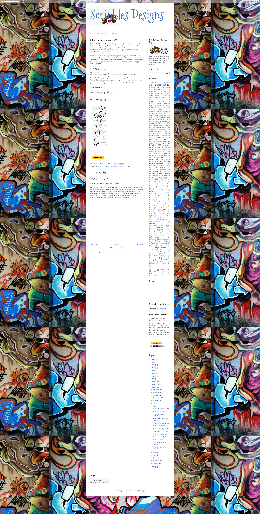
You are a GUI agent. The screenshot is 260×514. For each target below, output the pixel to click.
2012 (153, 467)
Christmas (162, 123)
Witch (151, 272)
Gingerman (163, 169)
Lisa (168, 188)
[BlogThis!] (117, 164)
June (155, 406)
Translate (105, 482)
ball (152, 95)
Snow (168, 234)
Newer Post (94, 244)
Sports (155, 238)
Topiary (165, 256)
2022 (153, 362)
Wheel (162, 268)
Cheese (155, 121)
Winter (162, 270)
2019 (153, 370)
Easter (159, 147)
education (167, 147)
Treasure (165, 258)
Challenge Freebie (164, 119)
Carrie (166, 115)
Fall (163, 151)
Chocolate (152, 123)
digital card (152, 137)
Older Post (139, 244)
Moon (151, 200)
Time (150, 253)
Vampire (151, 266)
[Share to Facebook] (121, 164)
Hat (168, 173)
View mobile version (116, 248)
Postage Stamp (159, 213)
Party (164, 208)
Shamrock (152, 230)
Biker (166, 99)
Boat (159, 103)
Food (156, 159)
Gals (112, 166)
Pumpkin (154, 216)
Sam (152, 221)
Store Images (155, 241)
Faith (158, 151)
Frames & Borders (155, 161)
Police (166, 211)
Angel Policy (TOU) (111, 34)
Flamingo (152, 157)
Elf (159, 149)
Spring (162, 238)
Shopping (158, 232)
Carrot (151, 117)
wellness (156, 267)
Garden (155, 168)
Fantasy (154, 153)
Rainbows (154, 218)
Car (156, 115)
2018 (153, 373)
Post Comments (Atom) (106, 253)
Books (165, 103)
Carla (160, 115)
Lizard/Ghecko (157, 189)
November (156, 392)
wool (166, 272)
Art (162, 91)
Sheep (163, 230)
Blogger (143, 491)
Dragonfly (166, 145)
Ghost (165, 167)
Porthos (151, 213)
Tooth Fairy (155, 256)
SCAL (165, 222)
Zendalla (151, 276)
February (156, 460)
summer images (164, 243)
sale (169, 219)
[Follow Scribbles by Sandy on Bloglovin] (158, 309)
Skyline (151, 233)
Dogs (162, 143)
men (159, 198)
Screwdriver (167, 223)
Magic (166, 192)
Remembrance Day (154, 219)
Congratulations (162, 129)
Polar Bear (158, 212)
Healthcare (156, 175)
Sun (153, 246)
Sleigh (156, 233)
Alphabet (151, 87)
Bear (166, 97)
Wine (168, 268)
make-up (159, 194)
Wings (154, 270)
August (155, 400)
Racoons (163, 215)
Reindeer (163, 218)
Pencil (151, 210)
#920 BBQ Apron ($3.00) (161, 423)
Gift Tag (151, 169)
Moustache (162, 202)
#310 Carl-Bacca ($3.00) (161, 408)
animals (167, 87)
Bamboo (158, 95)
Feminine (164, 153)
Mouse (151, 202)
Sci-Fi (159, 223)
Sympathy (165, 245)
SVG (158, 246)
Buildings (167, 107)
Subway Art (164, 242)
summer (152, 243)
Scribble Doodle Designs (161, 226)
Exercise (151, 151)
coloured (151, 129)
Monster (165, 198)
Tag (150, 248)
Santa (158, 222)
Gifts (156, 169)
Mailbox (151, 194)
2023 (153, 359)
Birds (163, 101)
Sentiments (158, 228)
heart (165, 175)
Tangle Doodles (160, 248)
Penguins (158, 210)
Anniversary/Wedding (159, 89)
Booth (151, 105)
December (156, 389)
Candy (161, 113)
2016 (153, 379)
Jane (166, 181)
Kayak (156, 184)
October (156, 395)
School (151, 223)
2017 (153, 376)
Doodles (152, 145)
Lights (168, 186)
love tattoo (159, 192)
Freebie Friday (159, 163)
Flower (167, 157)
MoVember (152, 204)
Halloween (160, 173)
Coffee (161, 125)
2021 (153, 365)
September (157, 398)
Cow (161, 131)
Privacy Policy (99, 34)
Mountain (165, 199)
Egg (152, 149)
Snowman (166, 236)
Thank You (152, 252)
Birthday (152, 103)
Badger (168, 93)
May (154, 452)
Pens (166, 209)
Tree (150, 260)
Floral (159, 157)
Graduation (155, 171)
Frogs (160, 165)
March (155, 458)
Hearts (151, 178)
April (155, 455)
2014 (153, 384)
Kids (162, 184)
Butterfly (167, 109)
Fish (158, 155)
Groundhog (164, 171)
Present (167, 214)
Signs (165, 232)
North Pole (159, 205)
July (154, 403)
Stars (168, 240)
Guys (115, 166)
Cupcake (155, 133)
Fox (166, 159)
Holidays (155, 180)
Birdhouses (152, 101)
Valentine (163, 264)
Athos (168, 91)
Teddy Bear (157, 249)
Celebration (166, 117)
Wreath (164, 274)
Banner (165, 95)
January (156, 463)
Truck (128, 166)
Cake (159, 111)
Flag (165, 155)
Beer (150, 99)
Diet (166, 135)
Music (162, 204)
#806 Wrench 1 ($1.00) (160, 431)
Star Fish (161, 240)
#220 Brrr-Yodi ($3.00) (160, 411)
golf (169, 169)
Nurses (151, 208)
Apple (151, 91)
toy (150, 258)
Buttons (153, 111)
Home (90, 34)
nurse (166, 205)
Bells (155, 99)
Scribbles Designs (127, 14)
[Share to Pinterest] (123, 164)
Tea (150, 250)
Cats (156, 117)
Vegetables (160, 266)
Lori (166, 190)
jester (150, 184)
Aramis (157, 91)
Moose (158, 200)
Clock (155, 125)
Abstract (166, 82)
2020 (153, 368)
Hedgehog (162, 178)
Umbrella (155, 262)
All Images (107, 166)
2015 (153, 381)
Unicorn (164, 262)
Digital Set (166, 139)
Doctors (151, 143)
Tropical (159, 260)
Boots (159, 105)
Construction (153, 131)
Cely (153, 119)
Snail (162, 233)
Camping (154, 113)
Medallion (152, 198)
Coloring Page (161, 127)
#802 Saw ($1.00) (158, 440)
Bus (161, 109)
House (120, 166)
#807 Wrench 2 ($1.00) (160, 429)
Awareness (154, 93)
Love (151, 192)
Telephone (165, 250)
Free (168, 161)
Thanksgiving (163, 252)
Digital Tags (156, 141)
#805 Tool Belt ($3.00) (160, 434)
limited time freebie (158, 188)
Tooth (168, 254)
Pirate (151, 212)
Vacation (152, 264)
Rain (168, 215)
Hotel (165, 179)
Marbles (166, 194)
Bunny (155, 109)
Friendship (152, 165)
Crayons (167, 131)
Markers (151, 196)
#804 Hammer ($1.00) (160, 437)
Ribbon (163, 220)
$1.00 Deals (99, 166)
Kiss (168, 184)
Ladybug (154, 186)
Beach (158, 97)
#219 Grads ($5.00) (159, 426)
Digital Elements (162, 137)
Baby (162, 93)
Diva (164, 141)
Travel (156, 258)
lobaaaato (129, 491)
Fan (169, 151)
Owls (158, 208)
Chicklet (164, 121)
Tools (124, 166)
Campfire (167, 111)
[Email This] (115, 164)
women (159, 272)
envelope (165, 149)
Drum (153, 147)
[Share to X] (119, 164)
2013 (153, 387)
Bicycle (161, 99)
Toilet (155, 254)
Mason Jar (162, 196)
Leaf (161, 186)
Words (151, 274)
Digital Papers (154, 139)
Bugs (158, 107)
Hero (168, 177)
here (161, 325)
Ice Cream (160, 182)
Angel (158, 87)
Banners (151, 97)
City (150, 125)
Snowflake (156, 236)
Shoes (151, 232)
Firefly (151, 155)
